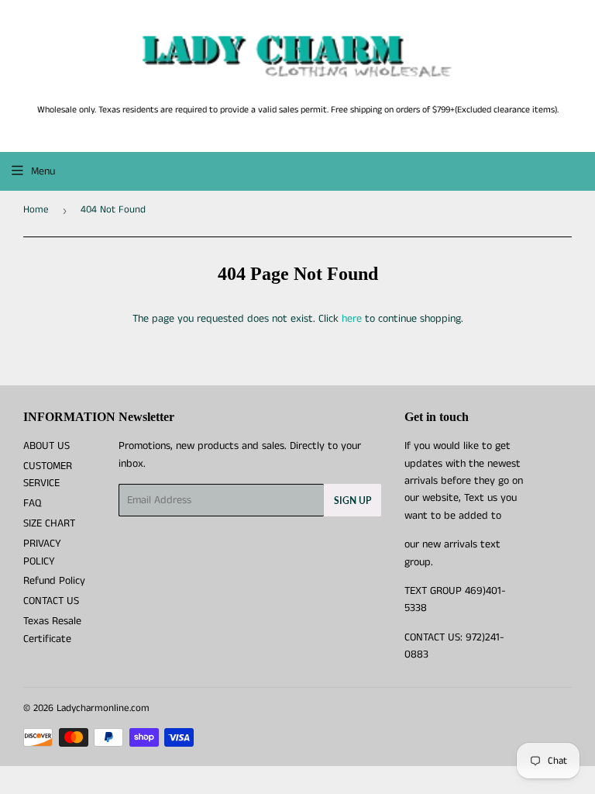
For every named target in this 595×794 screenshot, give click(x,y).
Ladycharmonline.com (103, 708)
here (352, 318)
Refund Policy (54, 581)
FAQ (32, 503)
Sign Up (352, 500)
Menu (43, 171)
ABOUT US (46, 446)
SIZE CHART (49, 523)
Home (36, 209)
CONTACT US (51, 601)
